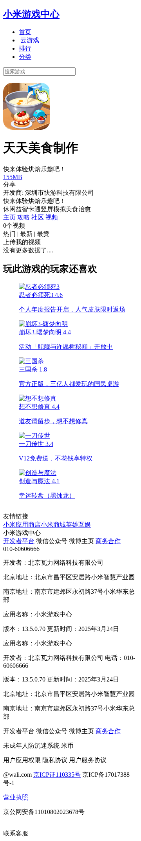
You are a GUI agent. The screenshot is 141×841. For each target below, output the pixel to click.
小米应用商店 (22, 524)
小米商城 (53, 524)
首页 (25, 32)
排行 (25, 48)
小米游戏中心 (31, 14)
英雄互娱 (78, 524)
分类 (25, 56)
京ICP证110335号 (57, 774)
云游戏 (29, 40)
